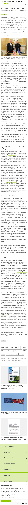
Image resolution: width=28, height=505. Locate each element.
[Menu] (26, 2)
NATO (24, 350)
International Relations (7, 350)
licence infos (23, 58)
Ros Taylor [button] (4, 14)
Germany (23, 347)
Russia (3, 354)
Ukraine (22, 354)
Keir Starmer (18, 350)
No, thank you (19, 501)
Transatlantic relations (12, 354)
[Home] (12, 2)
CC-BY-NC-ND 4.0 (19, 358)
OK (6, 501)
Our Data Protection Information (7, 497)
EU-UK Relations (15, 347)
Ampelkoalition (5, 347)
